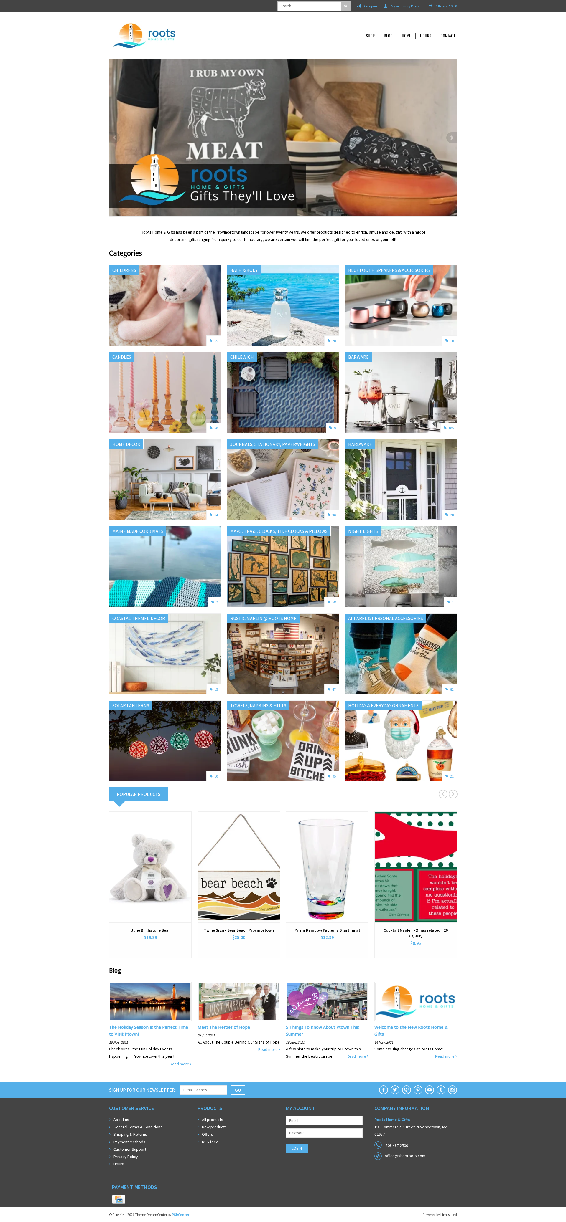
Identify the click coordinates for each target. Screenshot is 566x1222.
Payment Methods (129, 1142)
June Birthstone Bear (150, 930)
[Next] (451, 137)
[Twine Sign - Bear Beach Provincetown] (239, 867)
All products (212, 1119)
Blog (388, 36)
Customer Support (129, 1149)
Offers (207, 1134)
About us (121, 1119)
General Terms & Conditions (137, 1127)
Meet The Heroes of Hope (224, 1027)
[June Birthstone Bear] (150, 867)
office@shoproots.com (405, 1155)
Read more (180, 1063)
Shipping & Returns (130, 1134)
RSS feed (210, 1142)
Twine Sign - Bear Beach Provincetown (239, 930)
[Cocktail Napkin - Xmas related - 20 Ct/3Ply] (416, 867)
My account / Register (406, 6)
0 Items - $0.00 (446, 6)
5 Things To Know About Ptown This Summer (322, 1031)
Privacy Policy (125, 1156)
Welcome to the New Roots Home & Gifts (411, 1031)
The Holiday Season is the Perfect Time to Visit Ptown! (148, 1031)
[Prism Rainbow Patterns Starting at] (327, 867)
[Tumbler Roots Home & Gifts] (441, 1089)
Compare (370, 6)
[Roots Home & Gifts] (184, 35)
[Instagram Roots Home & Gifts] (452, 1089)
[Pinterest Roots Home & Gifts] (418, 1089)
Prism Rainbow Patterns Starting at (327, 930)
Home (406, 36)
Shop (370, 36)
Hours (425, 36)
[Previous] (114, 137)
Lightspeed (448, 1214)
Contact (447, 36)
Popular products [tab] (138, 794)
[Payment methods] (118, 1199)
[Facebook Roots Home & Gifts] (383, 1089)
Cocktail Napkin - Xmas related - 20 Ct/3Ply (416, 933)
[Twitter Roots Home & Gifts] (395, 1089)
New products (214, 1127)
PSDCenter (180, 1214)
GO (346, 6)
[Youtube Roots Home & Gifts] (429, 1089)
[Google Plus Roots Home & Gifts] (406, 1089)
